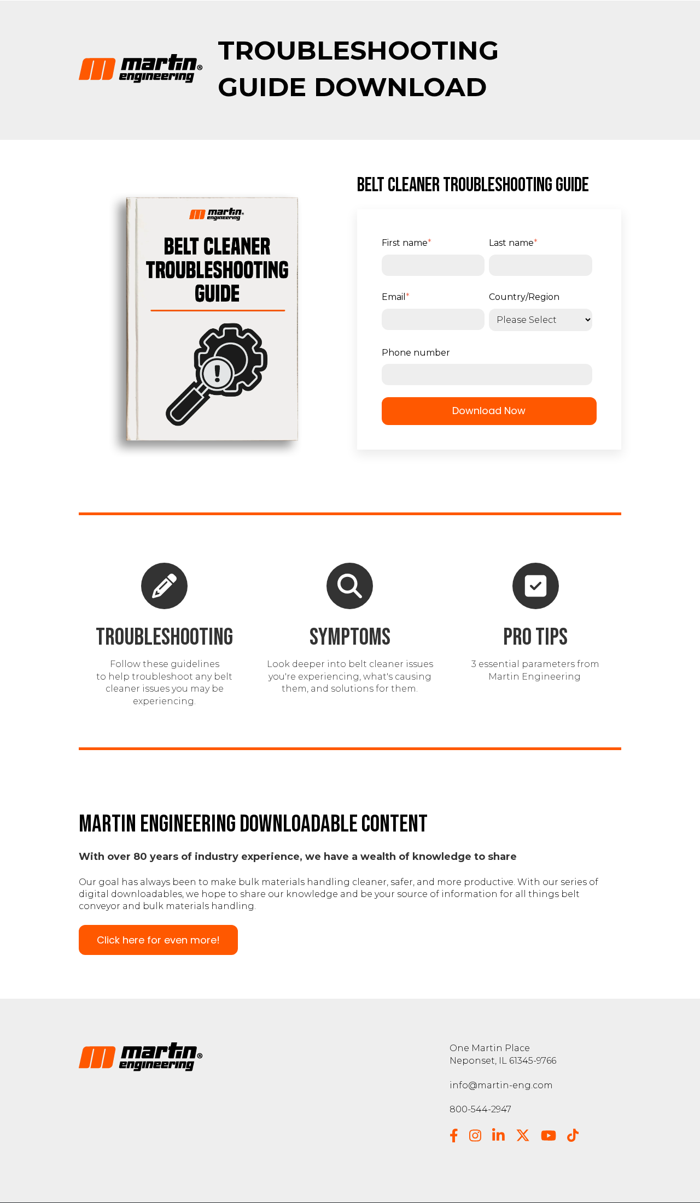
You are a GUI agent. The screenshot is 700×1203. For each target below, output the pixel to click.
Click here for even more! (158, 940)
